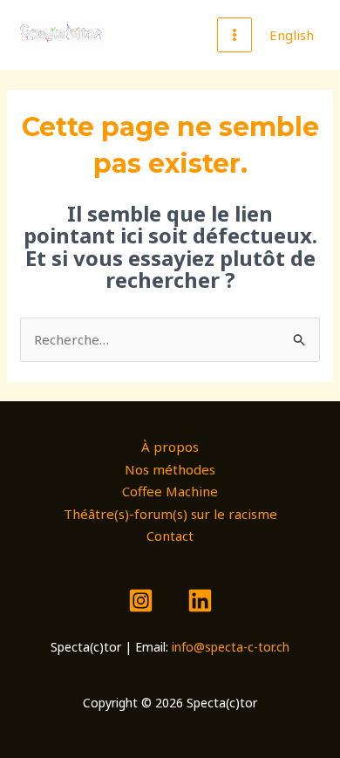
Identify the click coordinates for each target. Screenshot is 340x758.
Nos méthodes (170, 469)
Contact (170, 535)
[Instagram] (140, 600)
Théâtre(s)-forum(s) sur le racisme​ (170, 513)
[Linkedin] (200, 600)
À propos (170, 446)
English (291, 35)
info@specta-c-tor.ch (230, 646)
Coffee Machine (170, 491)
